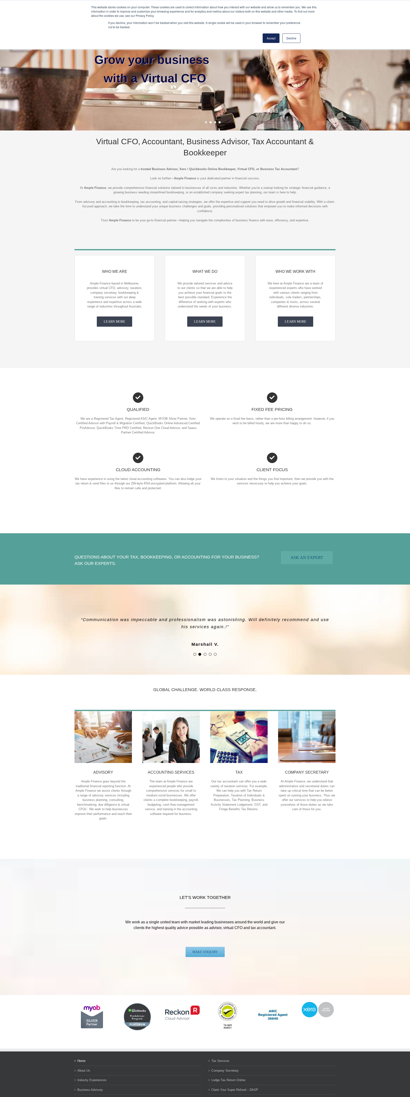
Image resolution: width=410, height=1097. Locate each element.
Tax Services (220, 1053)
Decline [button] (291, 38)
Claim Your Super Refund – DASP (234, 1082)
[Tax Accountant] (239, 705)
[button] (194, 647)
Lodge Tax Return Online (228, 1073)
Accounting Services (91, 1092)
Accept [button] (271, 38)
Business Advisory (90, 1082)
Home (81, 1053)
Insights (216, 1092)
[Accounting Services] (171, 705)
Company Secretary (225, 1063)
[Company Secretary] (306, 705)
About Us (83, 1063)
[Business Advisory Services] (103, 705)
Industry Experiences (92, 1073)
